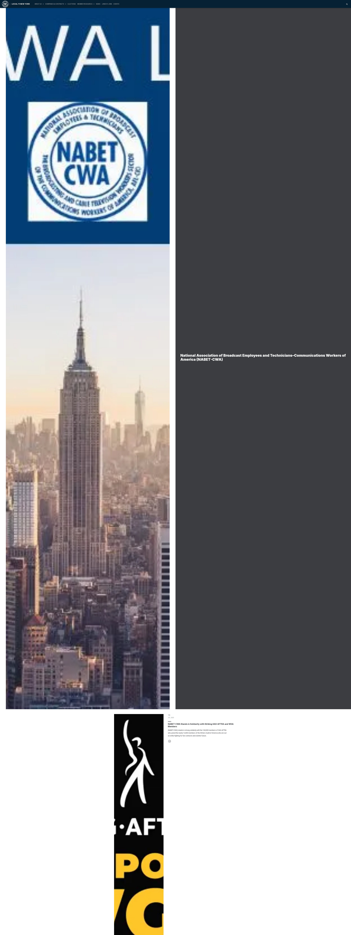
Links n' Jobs (107, 4)
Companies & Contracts (54, 4)
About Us (38, 4)
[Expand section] (43, 4)
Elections (72, 4)
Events (116, 4)
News (98, 4)
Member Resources (84, 4)
